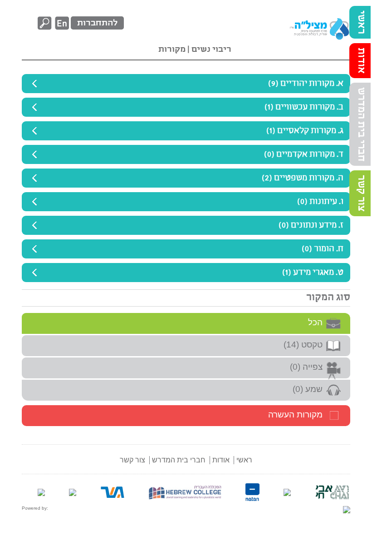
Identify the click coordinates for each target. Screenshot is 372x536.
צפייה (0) (306, 367)
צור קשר (361, 193)
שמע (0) (308, 389)
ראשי (361, 22)
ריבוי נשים (210, 49)
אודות (361, 61)
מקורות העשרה (295, 414)
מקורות (172, 49)
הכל (315, 322)
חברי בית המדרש (361, 124)
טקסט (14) (303, 344)
